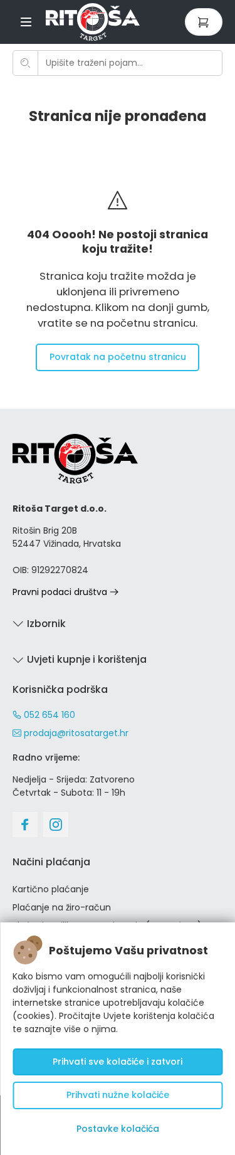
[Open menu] (26, 21)
